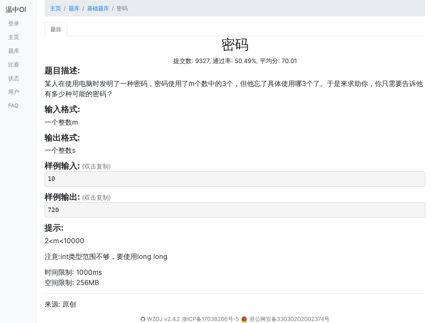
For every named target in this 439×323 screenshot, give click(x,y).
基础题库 (98, 8)
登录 (13, 23)
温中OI (15, 9)
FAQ (13, 105)
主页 (13, 37)
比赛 (13, 64)
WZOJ (154, 318)
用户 (13, 91)
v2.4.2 (172, 318)
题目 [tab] (55, 29)
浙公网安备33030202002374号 (289, 318)
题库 (13, 50)
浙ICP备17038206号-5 (210, 318)
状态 (13, 78)
